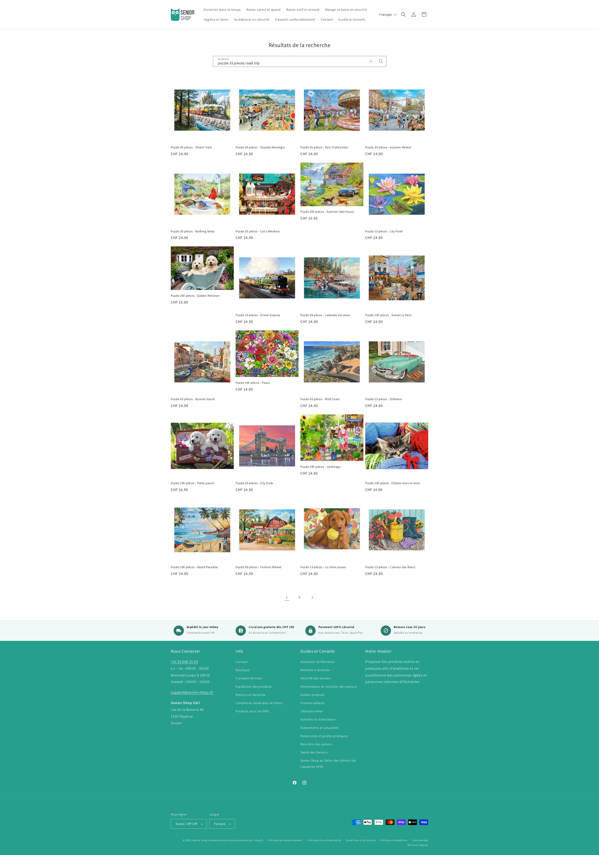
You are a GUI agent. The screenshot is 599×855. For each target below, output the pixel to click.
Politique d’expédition (393, 840)
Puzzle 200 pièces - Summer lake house (327, 212)
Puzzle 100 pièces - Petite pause (192, 483)
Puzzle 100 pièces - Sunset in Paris (388, 315)
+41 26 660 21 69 (184, 661)
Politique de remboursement (285, 840)
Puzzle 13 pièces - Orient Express (258, 315)
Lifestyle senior (312, 711)
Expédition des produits (254, 686)
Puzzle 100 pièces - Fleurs (253, 383)
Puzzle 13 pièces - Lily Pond (384, 231)
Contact (242, 662)
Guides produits (312, 695)
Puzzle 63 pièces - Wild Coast (320, 399)
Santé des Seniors (313, 752)
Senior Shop (199, 840)
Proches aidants (312, 703)
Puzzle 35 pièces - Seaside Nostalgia (260, 147)
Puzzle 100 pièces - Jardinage (320, 467)
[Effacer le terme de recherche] (370, 61)
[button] (403, 14)
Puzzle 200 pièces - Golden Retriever (195, 296)
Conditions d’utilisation (361, 840)
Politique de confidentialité (324, 840)
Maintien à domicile (315, 670)
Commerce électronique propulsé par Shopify (235, 840)
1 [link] (287, 597)
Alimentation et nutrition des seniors (328, 686)
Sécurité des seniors (315, 678)
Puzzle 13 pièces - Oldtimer (383, 399)
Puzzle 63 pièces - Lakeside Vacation (325, 315)
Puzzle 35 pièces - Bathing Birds (192, 231)
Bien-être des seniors (316, 744)
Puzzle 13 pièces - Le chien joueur (323, 567)
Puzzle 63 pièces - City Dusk (254, 483)
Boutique (243, 670)
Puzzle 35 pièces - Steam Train (191, 147)
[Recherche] (381, 61)
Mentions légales (417, 845)
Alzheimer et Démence (317, 662)
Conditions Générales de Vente (259, 703)
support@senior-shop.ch (192, 692)
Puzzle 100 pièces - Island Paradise (194, 567)
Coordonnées (420, 840)
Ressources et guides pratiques (324, 736)
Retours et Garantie (250, 695)
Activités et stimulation (318, 719)
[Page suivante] (312, 597)
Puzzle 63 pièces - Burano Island (193, 399)
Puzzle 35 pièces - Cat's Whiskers (258, 231)
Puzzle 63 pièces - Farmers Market (258, 567)
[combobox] (299, 61)
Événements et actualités (319, 728)
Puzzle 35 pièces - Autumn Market (388, 147)
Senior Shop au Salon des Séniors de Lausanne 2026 (328, 763)
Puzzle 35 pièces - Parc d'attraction (324, 147)
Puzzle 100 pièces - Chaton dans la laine (392, 483)
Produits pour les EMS (252, 711)
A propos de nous (249, 678)
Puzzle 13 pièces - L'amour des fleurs (390, 567)
